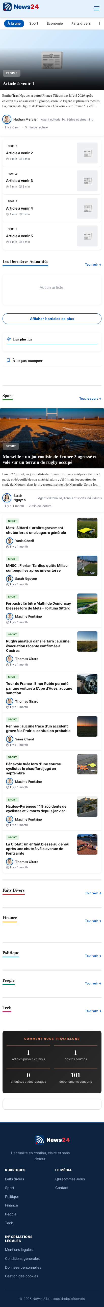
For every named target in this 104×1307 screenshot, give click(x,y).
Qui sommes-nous (70, 1179)
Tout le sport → (90, 398)
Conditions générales (22, 1258)
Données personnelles (23, 1267)
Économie (55, 23)
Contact (61, 1187)
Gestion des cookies (21, 1276)
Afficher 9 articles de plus (52, 319)
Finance (11, 1205)
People (10, 1214)
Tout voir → (93, 264)
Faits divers (81, 23)
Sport (33, 23)
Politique (12, 1196)
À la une (14, 23)
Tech (9, 1223)
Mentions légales (19, 1249)
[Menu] (96, 7)
